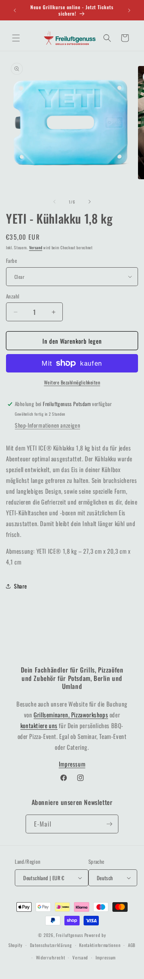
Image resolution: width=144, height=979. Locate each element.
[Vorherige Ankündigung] (15, 10)
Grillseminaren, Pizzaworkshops (71, 714)
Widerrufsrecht (50, 957)
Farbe (11, 260)
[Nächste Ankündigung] (129, 10)
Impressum (72, 763)
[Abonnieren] (109, 824)
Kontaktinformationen (99, 945)
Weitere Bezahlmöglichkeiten (72, 382)
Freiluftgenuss (69, 935)
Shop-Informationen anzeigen (47, 425)
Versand (35, 247)
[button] (16, 38)
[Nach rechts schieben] (89, 201)
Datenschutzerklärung (51, 945)
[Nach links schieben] (54, 201)
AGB (132, 945)
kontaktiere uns (39, 725)
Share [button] (20, 586)
